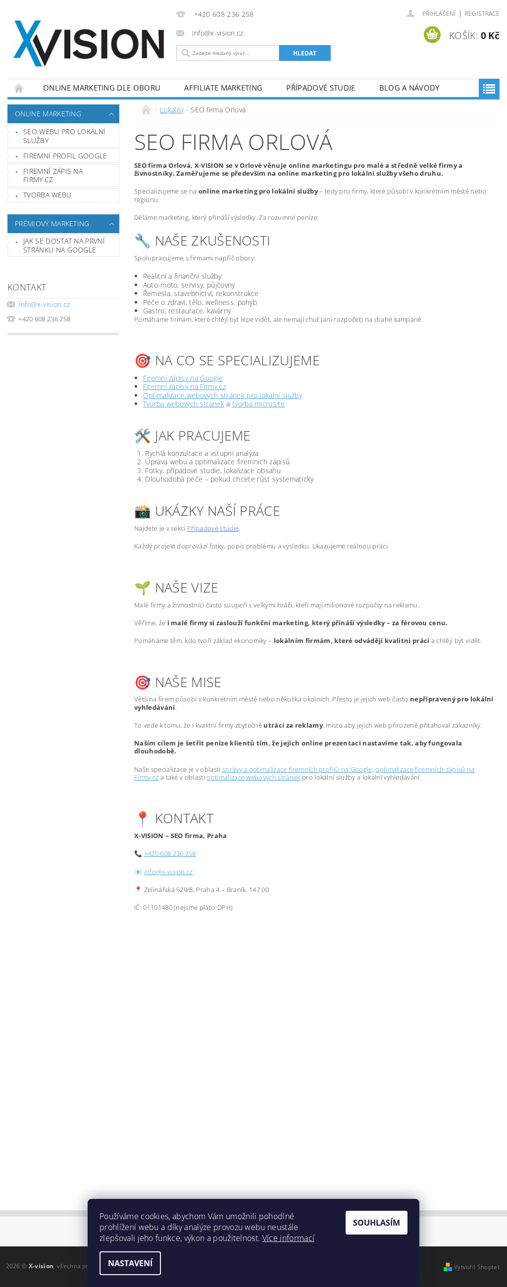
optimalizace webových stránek (253, 777)
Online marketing (48, 113)
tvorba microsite (258, 403)
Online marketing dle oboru (101, 88)
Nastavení (130, 1263)
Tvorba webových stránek (183, 403)
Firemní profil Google (65, 155)
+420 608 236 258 (170, 853)
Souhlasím (376, 1222)
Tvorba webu (47, 194)
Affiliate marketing (223, 88)
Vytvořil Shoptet (477, 1267)
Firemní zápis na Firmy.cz (53, 175)
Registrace (482, 13)
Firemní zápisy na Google (183, 378)
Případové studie (320, 88)
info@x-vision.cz (168, 871)
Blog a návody (409, 88)
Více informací (288, 1238)
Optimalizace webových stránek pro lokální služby (222, 395)
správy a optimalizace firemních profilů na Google (297, 769)
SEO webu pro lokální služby (64, 136)
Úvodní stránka (19, 88)
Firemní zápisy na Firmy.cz (184, 386)
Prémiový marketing (52, 223)
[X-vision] (89, 44)
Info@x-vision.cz (44, 304)
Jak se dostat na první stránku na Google (64, 245)
